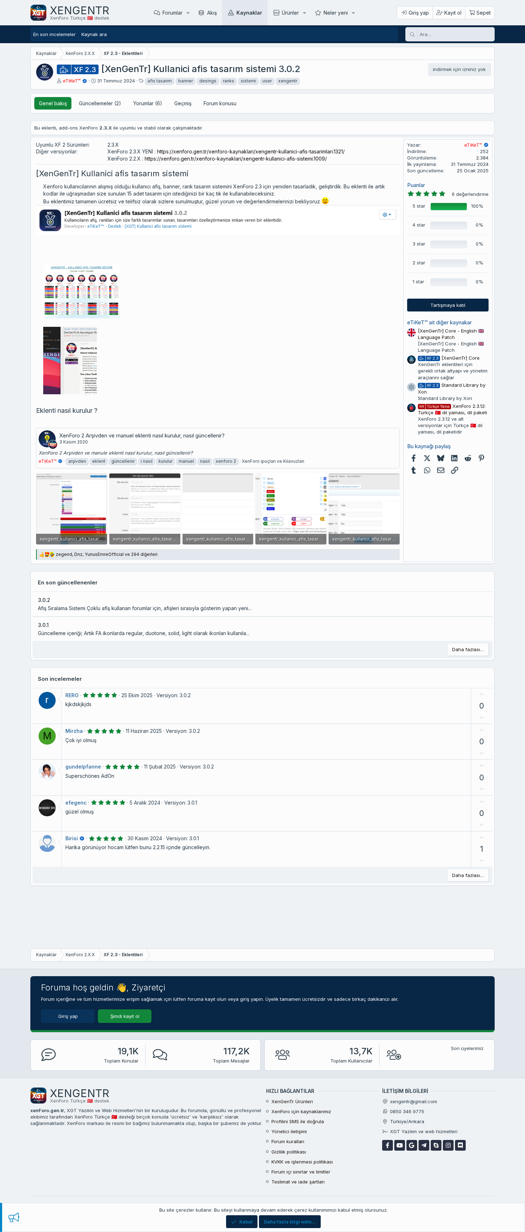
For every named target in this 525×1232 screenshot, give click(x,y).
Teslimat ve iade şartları (298, 1182)
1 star (418, 281)
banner (185, 80)
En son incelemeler (54, 34)
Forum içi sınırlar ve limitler (300, 1172)
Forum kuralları (287, 1141)
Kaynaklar (249, 13)
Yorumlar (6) (147, 103)
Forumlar (172, 13)
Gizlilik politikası (288, 1152)
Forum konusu (220, 103)
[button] (188, 12)
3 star (418, 244)
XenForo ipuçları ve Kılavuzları (273, 461)
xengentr (287, 80)
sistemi (248, 80)
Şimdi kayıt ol (124, 1016)
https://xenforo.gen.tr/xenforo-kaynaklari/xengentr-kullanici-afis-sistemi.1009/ (236, 159)
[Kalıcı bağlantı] (192, 174)
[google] (411, 1145)
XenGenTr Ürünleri (292, 1101)
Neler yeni (336, 13)
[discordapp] (460, 1145)
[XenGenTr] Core (453, 358)
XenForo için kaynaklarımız (301, 1111)
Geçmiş (182, 103)
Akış (212, 13)
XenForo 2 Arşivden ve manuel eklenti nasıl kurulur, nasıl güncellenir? (142, 435)
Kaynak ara (94, 34)
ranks (228, 80)
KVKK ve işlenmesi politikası (302, 1162)
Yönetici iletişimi (289, 1131)
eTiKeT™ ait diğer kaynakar (439, 322)
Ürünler (290, 13)
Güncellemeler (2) (100, 103)
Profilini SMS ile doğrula (297, 1121)
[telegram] (424, 1145)
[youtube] (399, 1145)
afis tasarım (160, 80)
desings (207, 80)
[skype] (436, 1145)
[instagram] (448, 1145)
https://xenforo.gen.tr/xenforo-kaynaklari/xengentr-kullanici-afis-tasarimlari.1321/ (251, 151)
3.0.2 (44, 600)
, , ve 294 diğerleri (107, 554)
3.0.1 (43, 625)
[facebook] (387, 1145)
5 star (418, 206)
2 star (418, 262)
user (267, 80)
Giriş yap (68, 1016)
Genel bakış (53, 103)
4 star (418, 225)
